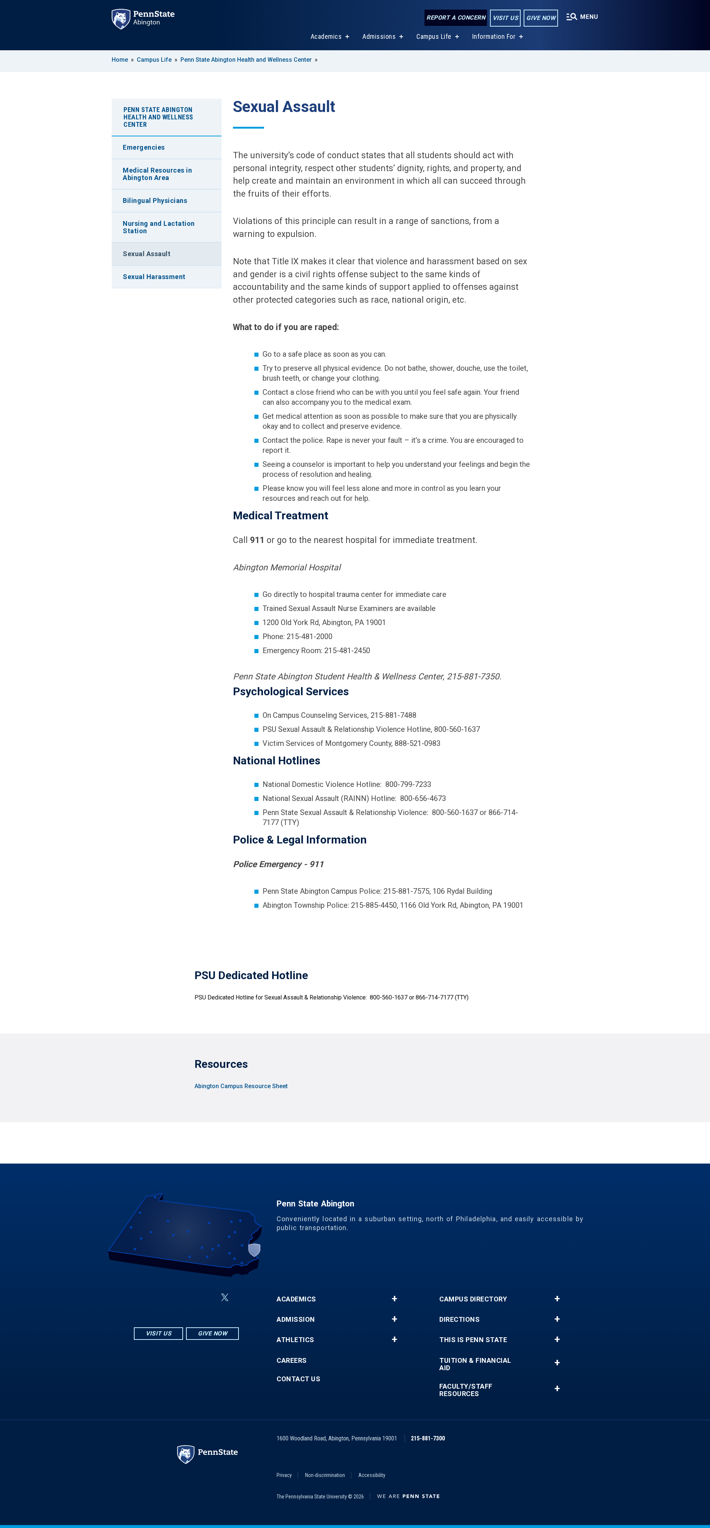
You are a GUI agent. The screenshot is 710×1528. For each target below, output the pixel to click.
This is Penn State (473, 1340)
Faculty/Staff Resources (466, 1390)
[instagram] (149, 1297)
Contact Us (298, 1379)
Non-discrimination (325, 1475)
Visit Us (505, 17)
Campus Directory (473, 1299)
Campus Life (434, 36)
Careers (292, 1360)
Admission (296, 1319)
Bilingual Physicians (155, 200)
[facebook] (168, 1297)
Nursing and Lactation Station (159, 227)
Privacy (284, 1475)
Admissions (379, 36)
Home (120, 59)
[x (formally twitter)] (225, 1297)
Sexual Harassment (154, 277)
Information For (494, 36)
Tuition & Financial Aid (475, 1364)
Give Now (540, 17)
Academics (326, 36)
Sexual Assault (146, 254)
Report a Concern (455, 17)
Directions (459, 1319)
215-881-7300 (428, 1438)
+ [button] (394, 1299)
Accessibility (371, 1475)
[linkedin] (188, 1297)
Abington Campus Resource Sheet (241, 1086)
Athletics (295, 1340)
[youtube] (207, 1297)
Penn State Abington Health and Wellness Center (246, 59)
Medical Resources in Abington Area (157, 173)
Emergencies (144, 147)
